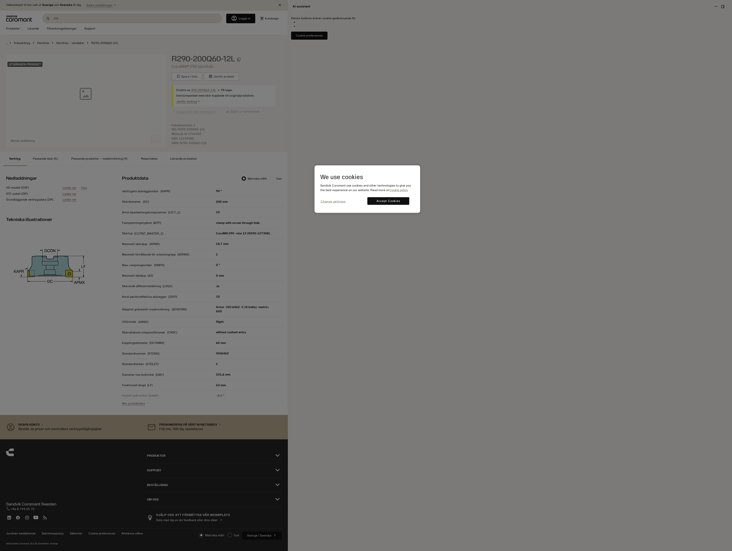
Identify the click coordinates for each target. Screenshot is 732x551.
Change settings (333, 201)
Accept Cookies (388, 201)
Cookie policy (399, 190)
